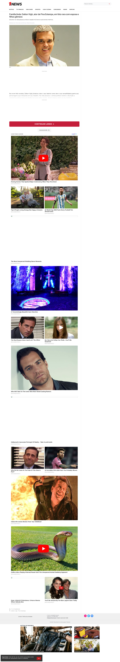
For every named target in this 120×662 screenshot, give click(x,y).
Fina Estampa (22, 611)
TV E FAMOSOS (20, 9)
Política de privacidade (27, 616)
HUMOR (65, 9)
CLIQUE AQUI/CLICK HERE (62, 617)
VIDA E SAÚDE (29, 9)
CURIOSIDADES (57, 9)
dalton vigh (14, 611)
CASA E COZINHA (47, 9)
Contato (20, 616)
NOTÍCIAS (11, 9)
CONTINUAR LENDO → (44, 124)
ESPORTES (37, 9)
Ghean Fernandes (31, 22)
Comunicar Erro (43, 130)
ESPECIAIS (72, 9)
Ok (39, 658)
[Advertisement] (44, 81)
